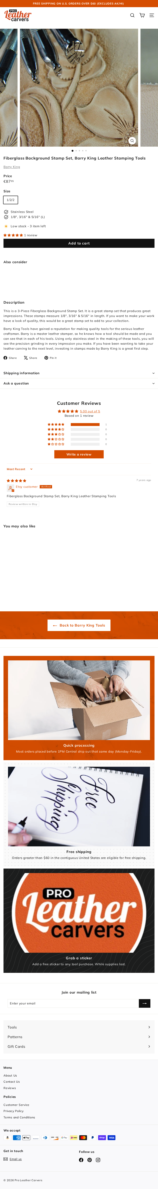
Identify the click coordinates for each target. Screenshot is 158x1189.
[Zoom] (132, 141)
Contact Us (11, 1081)
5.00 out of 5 (90, 411)
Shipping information (21, 373)
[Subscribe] (144, 1003)
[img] (16, 481)
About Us (10, 1075)
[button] (13, 235)
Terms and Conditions (19, 1117)
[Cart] (142, 15)
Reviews (9, 1088)
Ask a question (16, 383)
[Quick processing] (79, 700)
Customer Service (16, 1105)
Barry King (11, 167)
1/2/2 (11, 200)
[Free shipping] (79, 806)
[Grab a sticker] (79, 913)
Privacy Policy (13, 1111)
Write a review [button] (79, 454)
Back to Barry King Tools (82, 625)
